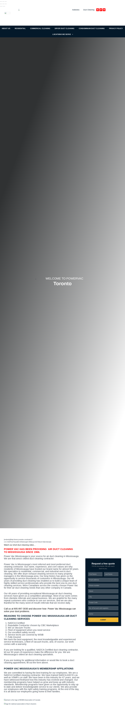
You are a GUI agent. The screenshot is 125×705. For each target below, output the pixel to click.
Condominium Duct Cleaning (92, 28)
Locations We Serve (61, 34)
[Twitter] (101, 9)
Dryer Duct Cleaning (64, 28)
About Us (6, 28)
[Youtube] (104, 9)
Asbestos (75, 10)
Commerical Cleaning (40, 28)
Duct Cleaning (88, 10)
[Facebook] (97, 9)
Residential (20, 28)
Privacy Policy (116, 28)
